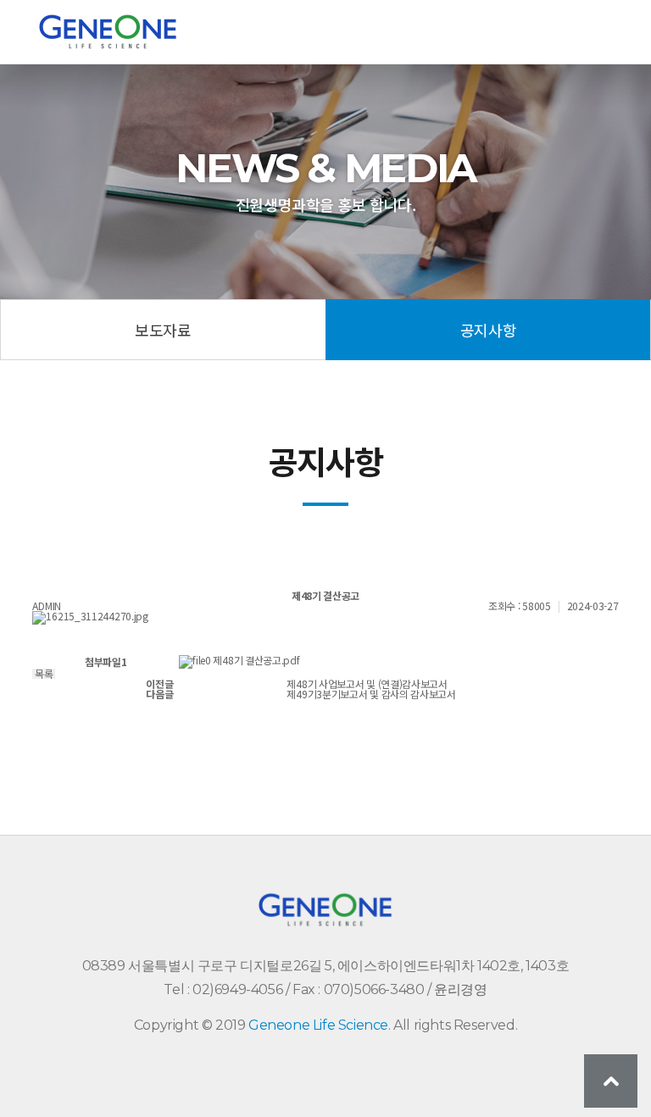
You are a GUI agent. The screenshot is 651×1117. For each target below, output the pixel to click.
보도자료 (163, 330)
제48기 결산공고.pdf (256, 660)
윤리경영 (460, 989)
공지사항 (488, 330)
